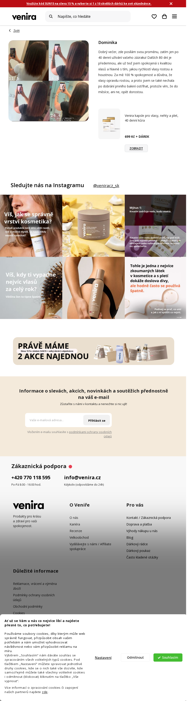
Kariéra (75, 524)
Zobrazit (136, 148)
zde (45, 692)
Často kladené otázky (142, 557)
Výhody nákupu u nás (142, 531)
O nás (74, 517)
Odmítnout (135, 657)
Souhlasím (170, 657)
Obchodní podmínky (27, 606)
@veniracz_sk (106, 186)
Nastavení (103, 657)
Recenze (76, 531)
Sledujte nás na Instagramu (47, 185)
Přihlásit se (96, 420)
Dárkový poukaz (138, 550)
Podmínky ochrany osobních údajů (34, 597)
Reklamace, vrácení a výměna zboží (35, 586)
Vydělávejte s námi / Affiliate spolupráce (90, 546)
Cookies (19, 613)
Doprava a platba (139, 524)
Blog (129, 537)
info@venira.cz (82, 477)
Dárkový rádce (137, 544)
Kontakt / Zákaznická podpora (148, 517)
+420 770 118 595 (30, 477)
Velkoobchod (79, 537)
